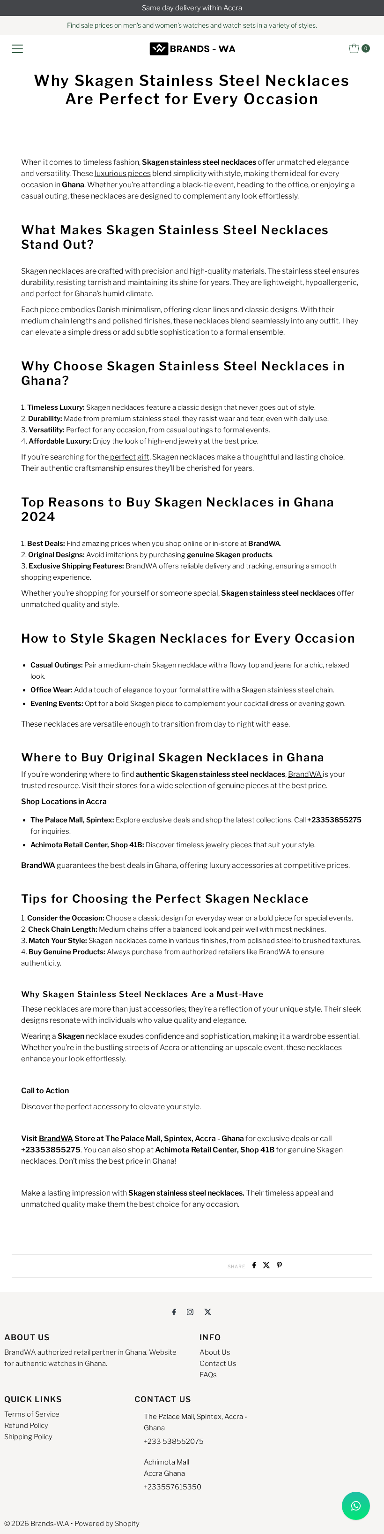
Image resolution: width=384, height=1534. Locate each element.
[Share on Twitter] (267, 1265)
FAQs (208, 1375)
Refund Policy (26, 1425)
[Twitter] (208, 1311)
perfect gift (129, 457)
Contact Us (217, 1363)
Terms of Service (31, 1414)
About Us (214, 1352)
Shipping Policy (28, 1437)
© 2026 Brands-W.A (36, 1523)
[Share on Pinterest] (279, 1265)
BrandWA (305, 774)
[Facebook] (174, 1311)
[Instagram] (190, 1311)
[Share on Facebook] (255, 1265)
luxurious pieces (123, 173)
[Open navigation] (17, 48)
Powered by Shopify (107, 1523)
